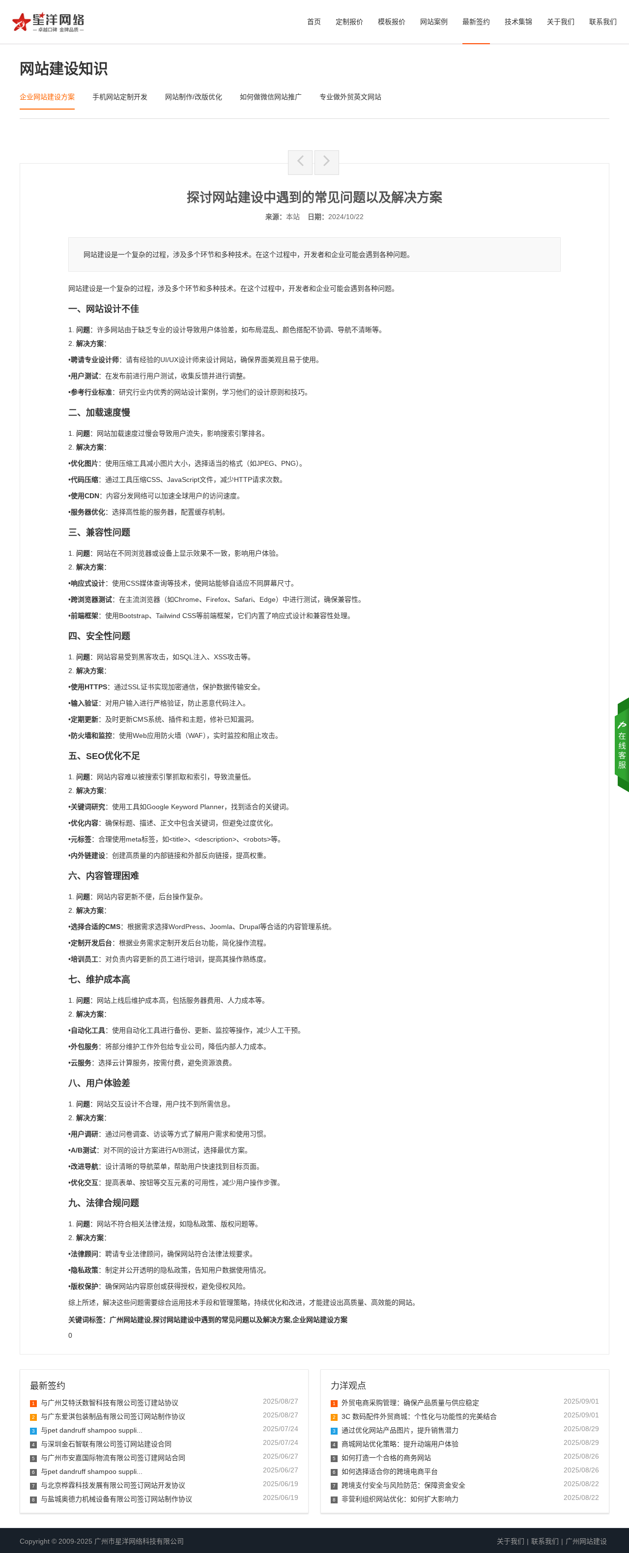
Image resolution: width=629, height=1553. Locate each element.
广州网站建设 (586, 1541)
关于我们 (560, 22)
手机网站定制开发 (119, 97)
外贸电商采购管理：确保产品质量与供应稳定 (406, 1403)
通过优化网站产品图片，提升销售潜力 (395, 1430)
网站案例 (434, 22)
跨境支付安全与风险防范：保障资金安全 (399, 1485)
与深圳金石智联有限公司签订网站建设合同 (102, 1444)
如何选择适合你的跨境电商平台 (385, 1471)
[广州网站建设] (48, 24)
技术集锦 (518, 22)
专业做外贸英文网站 (350, 97)
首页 (314, 22)
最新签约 (476, 22)
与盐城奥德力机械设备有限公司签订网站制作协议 (112, 1499)
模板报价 (391, 22)
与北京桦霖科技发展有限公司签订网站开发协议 (108, 1485)
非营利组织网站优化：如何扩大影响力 (395, 1499)
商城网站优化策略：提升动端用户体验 (395, 1444)
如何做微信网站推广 (271, 97)
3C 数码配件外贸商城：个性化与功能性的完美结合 (415, 1416)
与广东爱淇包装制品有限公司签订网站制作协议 (108, 1416)
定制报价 (349, 22)
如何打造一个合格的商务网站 (382, 1458)
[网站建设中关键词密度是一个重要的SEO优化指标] (300, 162)
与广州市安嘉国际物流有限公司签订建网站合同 (108, 1458)
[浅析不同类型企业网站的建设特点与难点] (326, 162)
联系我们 (603, 22)
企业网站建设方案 (47, 97)
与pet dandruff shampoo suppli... (87, 1430)
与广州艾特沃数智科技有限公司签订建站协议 (105, 1403)
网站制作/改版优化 (193, 97)
